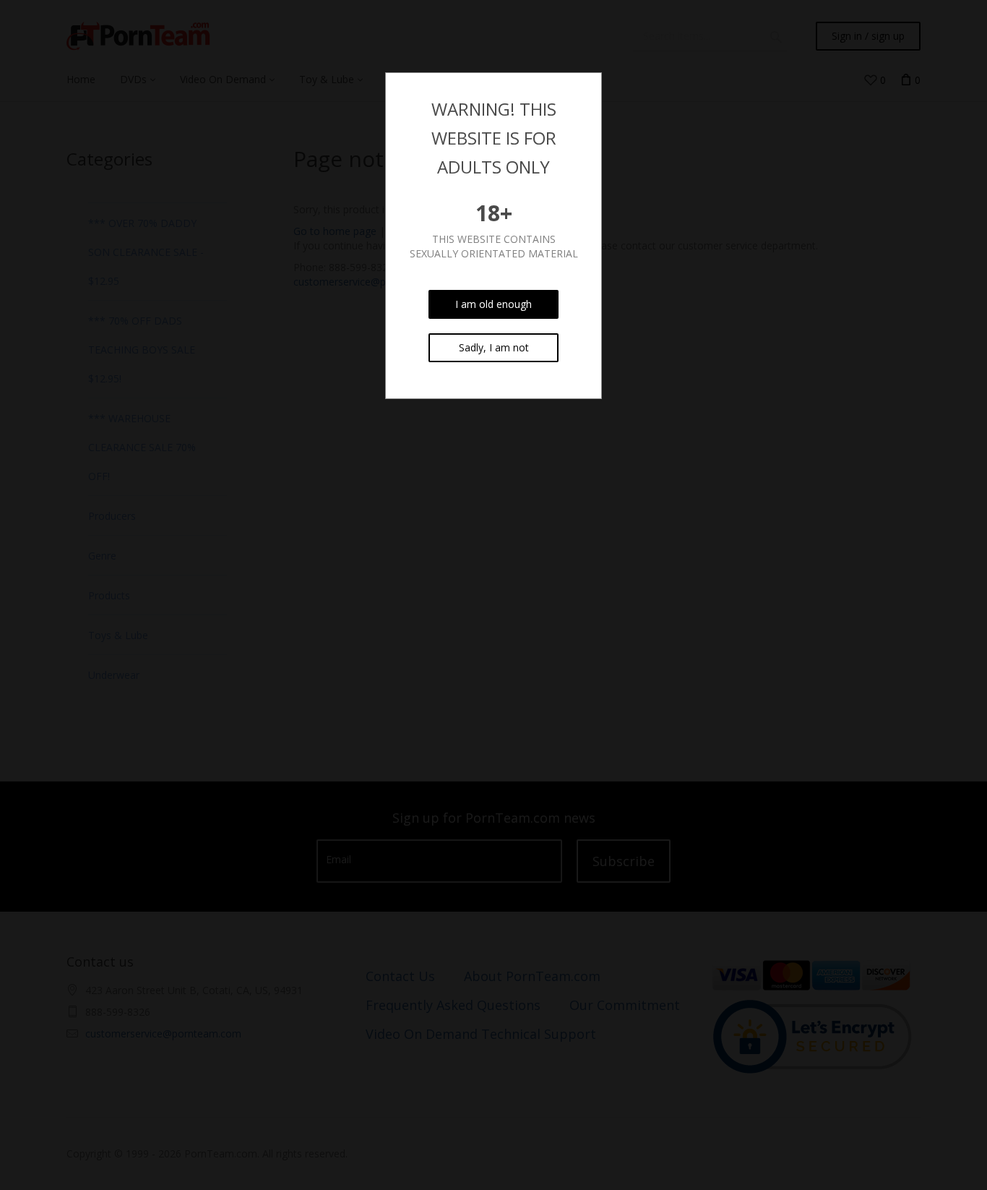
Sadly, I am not (494, 347)
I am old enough (493, 304)
